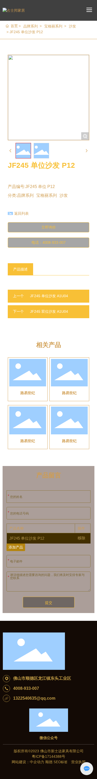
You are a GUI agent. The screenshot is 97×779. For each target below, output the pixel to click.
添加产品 (16, 547)
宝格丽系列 (53, 26)
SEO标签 (61, 762)
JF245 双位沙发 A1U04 (49, 311)
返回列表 (21, 213)
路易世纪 (27, 393)
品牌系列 (30, 26)
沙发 (72, 26)
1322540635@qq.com (34, 698)
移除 (81, 538)
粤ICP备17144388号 (48, 756)
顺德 (49, 762)
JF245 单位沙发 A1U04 (49, 296)
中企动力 (37, 762)
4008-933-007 (26, 688)
